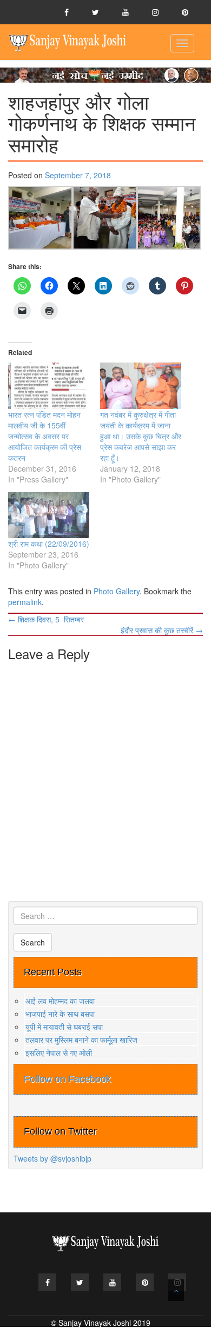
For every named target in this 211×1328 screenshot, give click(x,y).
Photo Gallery (117, 591)
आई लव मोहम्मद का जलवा (60, 1000)
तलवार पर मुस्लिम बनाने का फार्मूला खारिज (81, 1039)
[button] (40, 218)
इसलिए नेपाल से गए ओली (58, 1052)
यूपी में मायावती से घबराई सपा (64, 1026)
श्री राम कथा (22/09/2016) (48, 543)
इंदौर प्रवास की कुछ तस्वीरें (162, 630)
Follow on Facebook (67, 1079)
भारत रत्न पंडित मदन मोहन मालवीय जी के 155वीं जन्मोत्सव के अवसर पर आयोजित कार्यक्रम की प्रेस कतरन (44, 436)
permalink (25, 601)
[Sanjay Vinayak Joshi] (67, 42)
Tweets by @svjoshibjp (52, 1158)
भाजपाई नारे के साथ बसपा (60, 1013)
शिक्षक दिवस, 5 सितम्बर (46, 619)
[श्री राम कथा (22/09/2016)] (48, 515)
